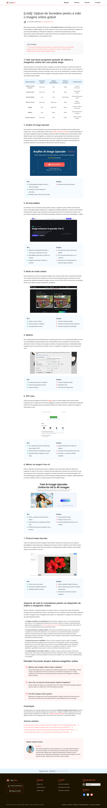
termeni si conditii (67, 804)
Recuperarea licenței (64, 787)
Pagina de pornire (43, 771)
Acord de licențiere (95, 804)
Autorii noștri (40, 790)
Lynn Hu (43, 21)
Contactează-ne (41, 787)
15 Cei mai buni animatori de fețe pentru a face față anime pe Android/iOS (47, 727)
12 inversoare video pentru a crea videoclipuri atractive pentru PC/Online (46, 732)
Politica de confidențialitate (80, 804)
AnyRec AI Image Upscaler (60, 131)
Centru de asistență (63, 784)
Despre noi (40, 784)
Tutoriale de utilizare (63, 790)
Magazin (66, 2)
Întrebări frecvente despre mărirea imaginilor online (41, 51)
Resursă (87, 2)
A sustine (97, 2)
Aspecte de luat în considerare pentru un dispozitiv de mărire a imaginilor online (49, 49)
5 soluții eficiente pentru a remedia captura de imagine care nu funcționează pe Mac (50, 725)
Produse (76, 2)
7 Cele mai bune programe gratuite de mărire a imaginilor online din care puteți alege (50, 47)
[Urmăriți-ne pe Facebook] (84, 794)
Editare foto (50, 21)
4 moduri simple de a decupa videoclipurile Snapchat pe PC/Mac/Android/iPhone (49, 730)
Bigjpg (50, 400)
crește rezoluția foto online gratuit (51, 625)
